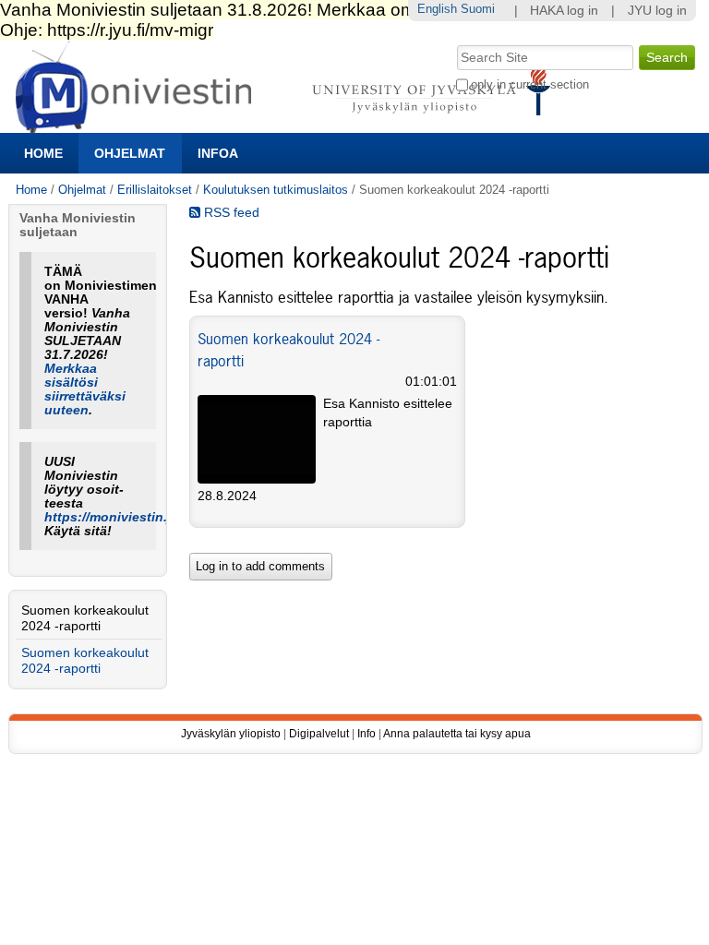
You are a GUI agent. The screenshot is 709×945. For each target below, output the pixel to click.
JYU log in (657, 11)
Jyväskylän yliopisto (231, 733)
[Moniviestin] (288, 125)
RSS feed (229, 213)
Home (43, 153)
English (437, 9)
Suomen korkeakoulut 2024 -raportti (85, 618)
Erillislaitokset (154, 190)
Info (366, 733)
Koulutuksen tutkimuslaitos (275, 190)
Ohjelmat (129, 153)
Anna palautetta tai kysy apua (457, 733)
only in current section (530, 84)
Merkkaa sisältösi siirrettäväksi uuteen (85, 389)
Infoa (218, 153)
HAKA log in (564, 11)
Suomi (478, 9)
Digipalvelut (319, 733)
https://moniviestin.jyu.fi (121, 517)
